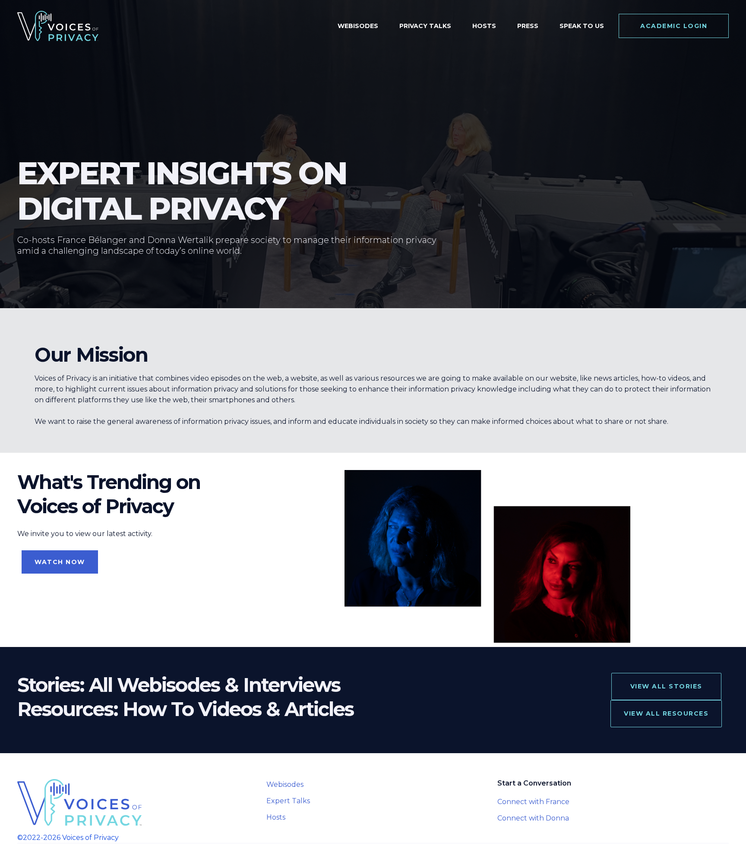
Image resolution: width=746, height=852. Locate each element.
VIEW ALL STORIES (666, 686)
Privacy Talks (425, 26)
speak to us (582, 26)
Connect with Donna (533, 818)
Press (527, 26)
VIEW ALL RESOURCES (666, 713)
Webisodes (358, 26)
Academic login (673, 26)
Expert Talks (288, 801)
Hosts (484, 26)
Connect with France (533, 802)
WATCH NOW (60, 562)
